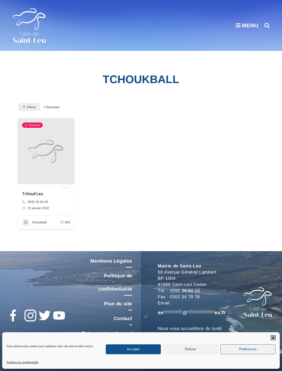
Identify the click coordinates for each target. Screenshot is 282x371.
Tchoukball (39, 222)
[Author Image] (65, 184)
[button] (273, 338)
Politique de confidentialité (22, 362)
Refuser (190, 349)
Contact (123, 318)
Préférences (248, 349)
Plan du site (118, 303)
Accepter (133, 349)
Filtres (31, 107)
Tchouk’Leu (32, 193)
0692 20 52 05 (38, 202)
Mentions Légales (111, 261)
